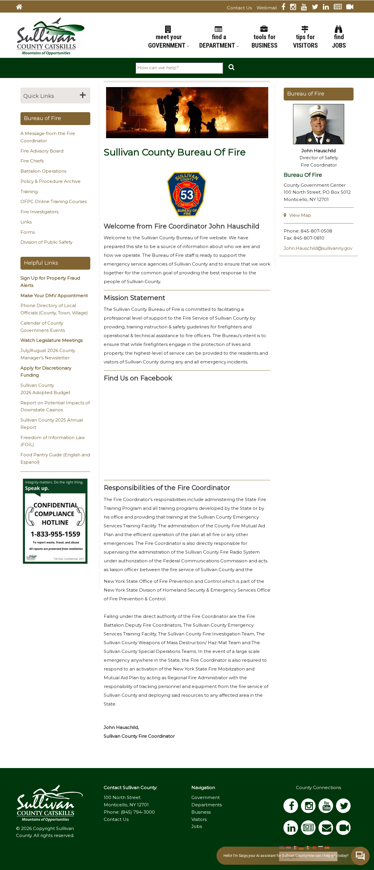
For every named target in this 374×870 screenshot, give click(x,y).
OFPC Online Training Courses (53, 201)
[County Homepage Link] (21, 8)
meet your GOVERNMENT (167, 41)
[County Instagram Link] (295, 8)
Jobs (196, 826)
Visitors (199, 819)
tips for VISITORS (305, 41)
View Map (300, 215)
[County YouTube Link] (306, 8)
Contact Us (239, 8)
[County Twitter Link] (317, 8)
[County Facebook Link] (285, 8)
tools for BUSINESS (265, 41)
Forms (27, 232)
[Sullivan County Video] (352, 8)
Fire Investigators (39, 211)
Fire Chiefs (32, 161)
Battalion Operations (43, 171)
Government (205, 797)
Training (29, 191)
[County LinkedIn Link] (292, 829)
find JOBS (339, 41)
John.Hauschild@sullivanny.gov (318, 248)
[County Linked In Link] (328, 8)
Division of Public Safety (46, 242)
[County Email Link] (327, 829)
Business (201, 812)
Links (26, 222)
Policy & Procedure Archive (50, 181)
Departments (206, 804)
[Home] (50, 36)
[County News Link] (340, 8)
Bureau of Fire (42, 118)
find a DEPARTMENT (217, 41)
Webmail (267, 8)
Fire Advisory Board (41, 151)
